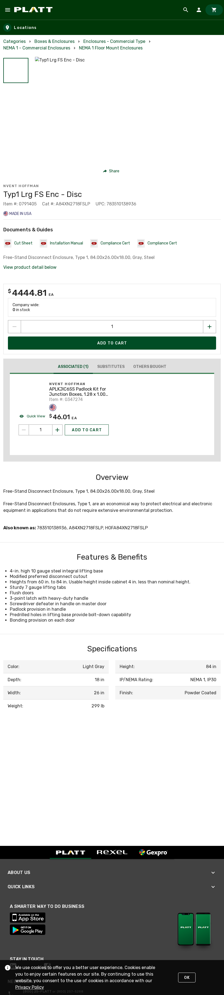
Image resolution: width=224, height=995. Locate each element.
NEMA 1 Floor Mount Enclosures (111, 48)
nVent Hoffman (21, 186)
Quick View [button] (35, 416)
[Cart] (214, 9)
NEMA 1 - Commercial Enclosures (36, 48)
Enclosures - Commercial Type (114, 41)
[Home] (34, 9)
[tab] (73, 367)
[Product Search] (185, 9)
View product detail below (30, 267)
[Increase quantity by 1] (209, 326)
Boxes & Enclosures (54, 41)
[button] (15, 70)
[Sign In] (198, 9)
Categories (14, 41)
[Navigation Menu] (7, 9)
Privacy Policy (29, 987)
